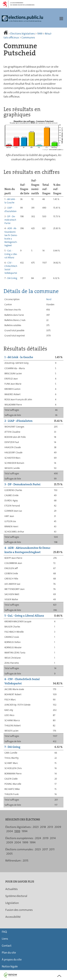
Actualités (11, 889)
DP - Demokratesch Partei (10, 220)
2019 (45, 838)
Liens (5, 939)
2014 (53, 838)
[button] (61, 18)
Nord (48, 299)
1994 (25, 831)
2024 (38, 838)
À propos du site (12, 959)
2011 (51, 849)
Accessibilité (13, 917)
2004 (9, 831)
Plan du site (9, 952)
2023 (36, 827)
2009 (57, 827)
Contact (6, 945)
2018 (43, 827)
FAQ (4, 932)
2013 (50, 827)
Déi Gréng (12, 278)
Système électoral (16, 896)
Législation (12, 903)
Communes (28, 37)
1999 (39, 33)
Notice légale (10, 966)
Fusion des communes (19, 910)
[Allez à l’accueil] (6, 33)
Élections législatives (22, 33)
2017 (45, 849)
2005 (9, 853)
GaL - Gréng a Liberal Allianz (10, 254)
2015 (25, 860)
